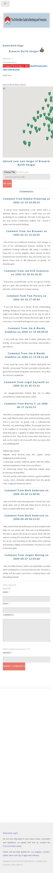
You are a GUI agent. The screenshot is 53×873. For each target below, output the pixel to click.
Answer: (7, 652)
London (46, 852)
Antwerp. (35, 855)
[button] (42, 108)
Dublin (5, 855)
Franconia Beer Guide (12, 846)
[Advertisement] (14, 737)
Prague (25, 855)
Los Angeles (36, 852)
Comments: (8, 615)
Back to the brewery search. (14, 84)
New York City (15, 855)
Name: (6, 592)
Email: (6, 603)
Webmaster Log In (10, 833)
